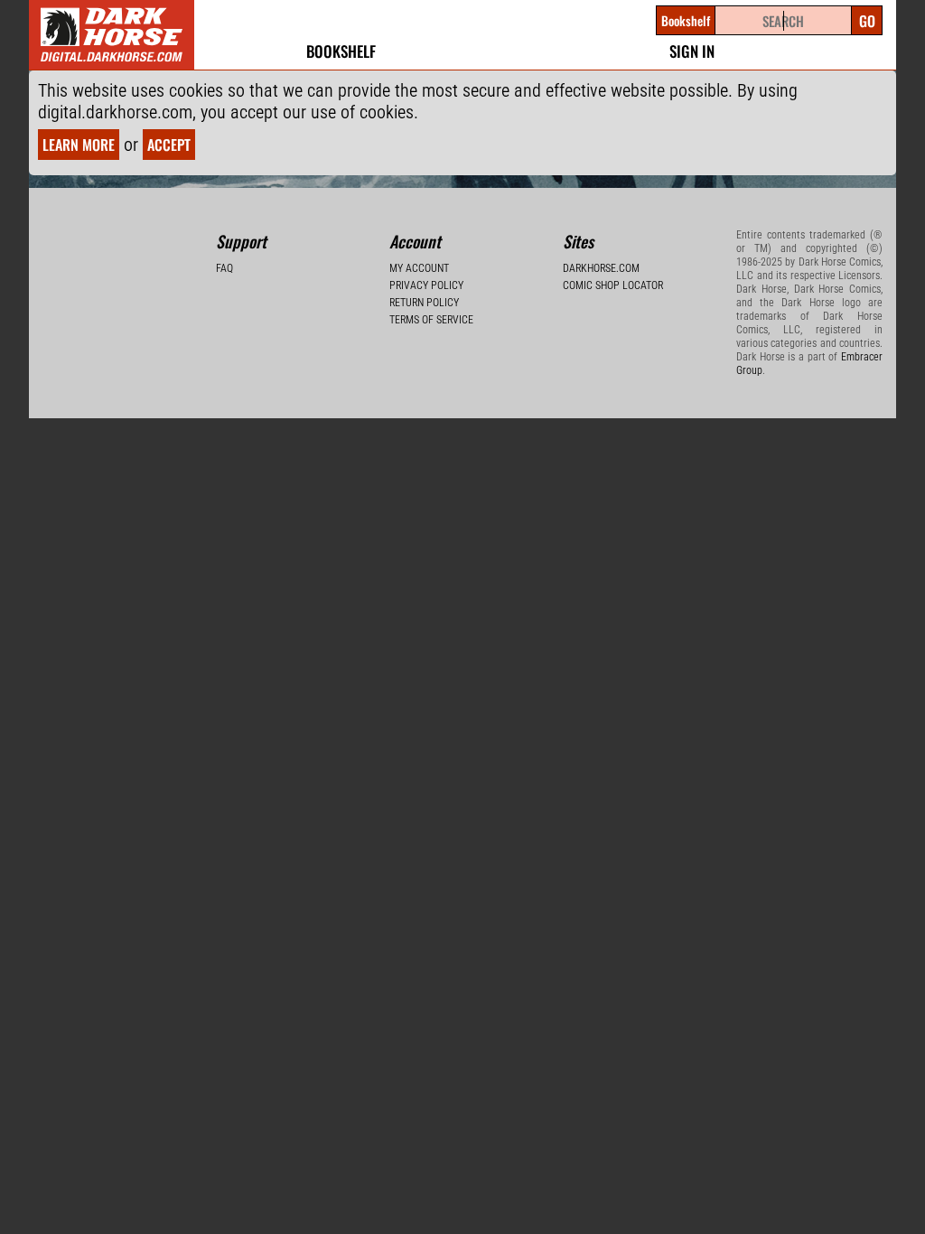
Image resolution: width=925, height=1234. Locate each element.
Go (867, 21)
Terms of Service (431, 319)
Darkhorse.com (601, 268)
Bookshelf (341, 51)
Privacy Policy (426, 285)
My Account (419, 268)
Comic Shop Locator (613, 285)
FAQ (224, 268)
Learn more (78, 144)
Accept (169, 144)
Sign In (692, 51)
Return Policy (424, 302)
